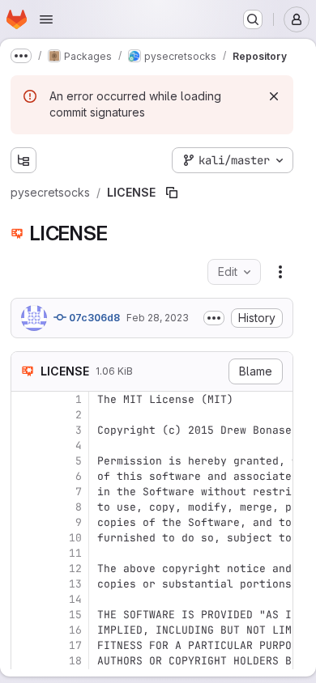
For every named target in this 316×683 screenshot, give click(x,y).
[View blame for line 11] (25, 553)
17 (75, 645)
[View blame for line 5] (25, 461)
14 (75, 599)
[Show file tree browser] (23, 160)
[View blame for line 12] (25, 568)
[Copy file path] (172, 193)
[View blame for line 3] (25, 430)
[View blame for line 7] (25, 491)
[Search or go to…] (253, 19)
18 (75, 661)
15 (75, 614)
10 (75, 538)
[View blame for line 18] (25, 660)
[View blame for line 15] (25, 614)
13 (75, 584)
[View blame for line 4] (25, 445)
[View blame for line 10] (25, 537)
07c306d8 (93, 318)
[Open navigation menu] (46, 19)
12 (75, 568)
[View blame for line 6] (25, 476)
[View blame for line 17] (25, 645)
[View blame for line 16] (25, 630)
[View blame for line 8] (25, 507)
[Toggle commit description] (213, 318)
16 (75, 630)
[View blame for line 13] (25, 584)
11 (75, 553)
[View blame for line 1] (25, 399)
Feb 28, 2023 (157, 318)
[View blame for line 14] (25, 599)
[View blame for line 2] (25, 414)
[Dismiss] (274, 96)
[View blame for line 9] (25, 522)
